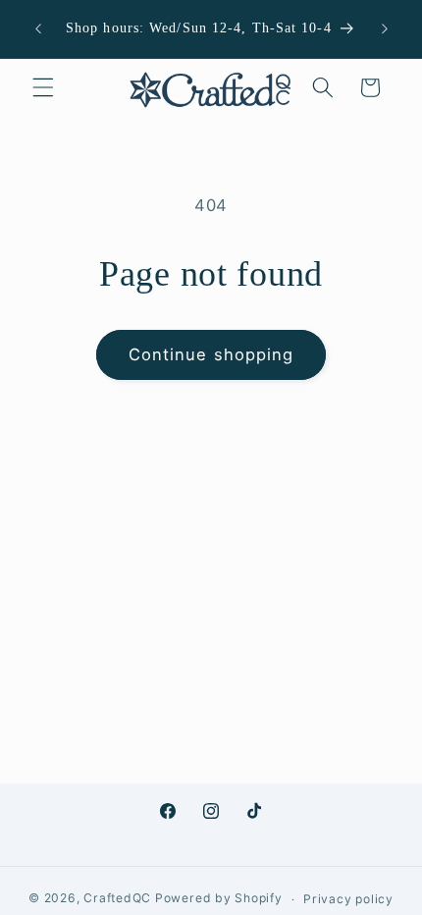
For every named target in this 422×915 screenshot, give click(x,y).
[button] (43, 87)
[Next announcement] (384, 28)
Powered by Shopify (219, 898)
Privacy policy (348, 898)
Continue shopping (211, 354)
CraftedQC (117, 898)
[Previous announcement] (38, 28)
